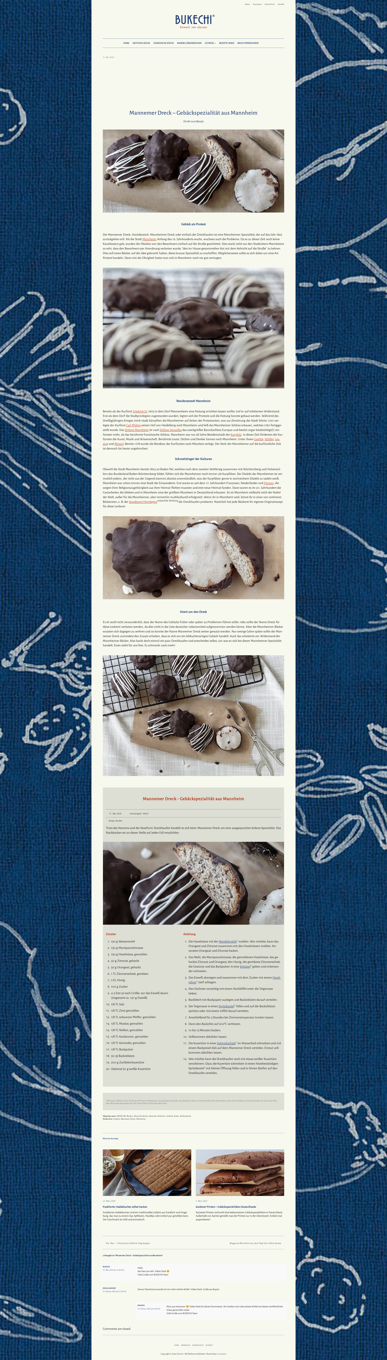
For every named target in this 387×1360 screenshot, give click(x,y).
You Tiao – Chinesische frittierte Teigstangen (128, 1243)
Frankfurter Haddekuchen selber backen (125, 1207)
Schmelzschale (226, 1043)
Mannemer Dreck (128, 1119)
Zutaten (209, 43)
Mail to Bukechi (109, 3)
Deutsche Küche (141, 43)
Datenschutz (270, 4)
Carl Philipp (133, 425)
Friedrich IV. (140, 411)
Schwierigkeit (136, 814)
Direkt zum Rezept (193, 121)
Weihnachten (185, 1116)
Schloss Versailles (171, 430)
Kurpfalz (236, 434)
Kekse (176, 1116)
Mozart (119, 443)
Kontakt (281, 4)
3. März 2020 (201, 1201)
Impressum (257, 4)
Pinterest (105, 3)
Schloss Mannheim (137, 430)
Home (126, 43)
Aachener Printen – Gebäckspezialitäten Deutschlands (226, 1207)
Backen (130, 1116)
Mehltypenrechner (248, 43)
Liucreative (221, 1354)
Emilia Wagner (109, 1288)
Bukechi (106, 1267)
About (247, 4)
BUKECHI (121, 1116)
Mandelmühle (228, 941)
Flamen (269, 483)
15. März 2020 (109, 1201)
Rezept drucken (115, 821)
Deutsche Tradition (157, 1116)
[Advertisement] (193, 85)
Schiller (269, 439)
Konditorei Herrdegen (143, 501)
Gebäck (169, 1116)
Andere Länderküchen (189, 43)
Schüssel (245, 966)
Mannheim (149, 239)
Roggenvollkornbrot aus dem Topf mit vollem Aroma (255, 1243)
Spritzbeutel (226, 1006)
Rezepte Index (226, 43)
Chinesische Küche (163, 43)
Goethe (258, 439)
